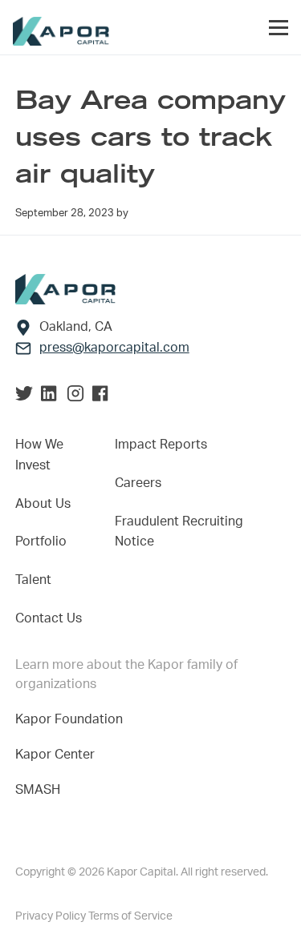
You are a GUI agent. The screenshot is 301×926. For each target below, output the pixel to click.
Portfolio (41, 541)
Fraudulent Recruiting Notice (179, 532)
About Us (43, 503)
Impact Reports (161, 444)
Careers (138, 483)
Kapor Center (58, 754)
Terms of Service (130, 916)
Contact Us (48, 618)
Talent (33, 580)
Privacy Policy (51, 916)
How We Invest (39, 455)
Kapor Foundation (72, 719)
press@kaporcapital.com (114, 347)
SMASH (37, 789)
